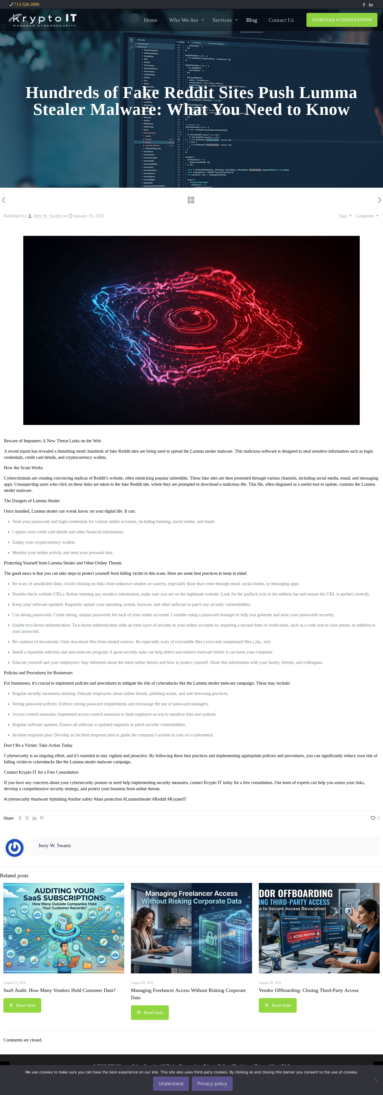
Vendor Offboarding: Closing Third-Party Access (309, 990)
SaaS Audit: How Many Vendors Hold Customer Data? (59, 990)
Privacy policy (212, 1083)
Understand (171, 1083)
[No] (376, 1080)
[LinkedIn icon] (371, 5)
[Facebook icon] (364, 5)
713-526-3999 (26, 4)
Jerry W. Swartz (47, 215)
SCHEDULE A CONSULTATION (342, 19)
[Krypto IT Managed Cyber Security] (42, 20)
